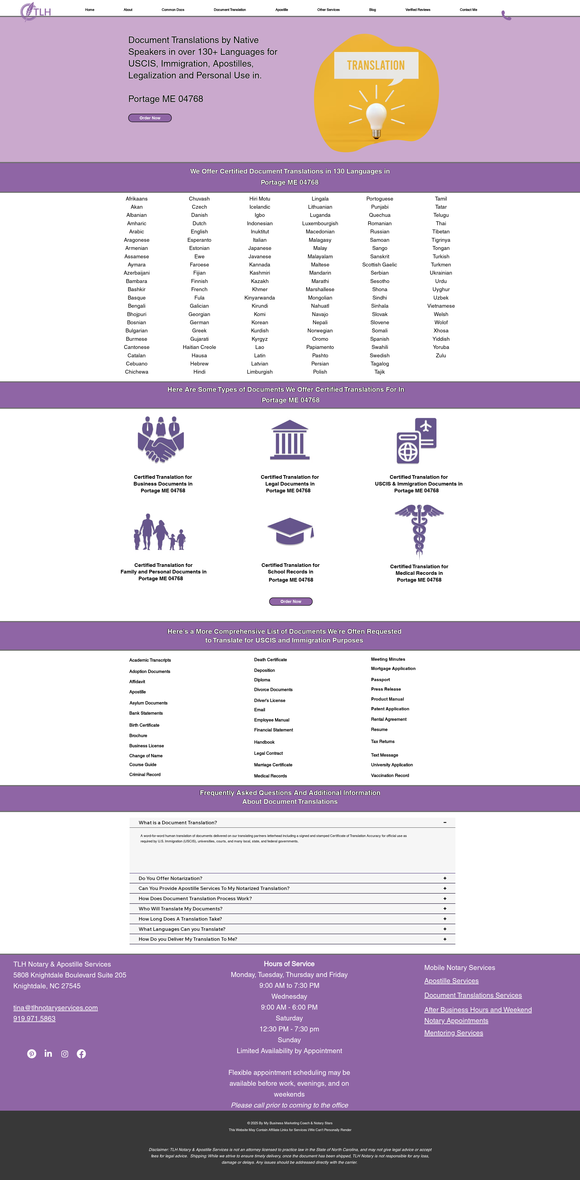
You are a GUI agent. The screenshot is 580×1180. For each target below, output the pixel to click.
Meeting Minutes (388, 659)
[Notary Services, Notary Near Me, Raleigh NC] (48, 1053)
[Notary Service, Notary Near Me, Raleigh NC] (31, 1053)
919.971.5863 (34, 1019)
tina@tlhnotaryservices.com (55, 1008)
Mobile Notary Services (460, 968)
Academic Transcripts (150, 660)
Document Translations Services (473, 995)
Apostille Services (451, 981)
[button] (373, 10)
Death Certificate (270, 659)
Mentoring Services (453, 1033)
